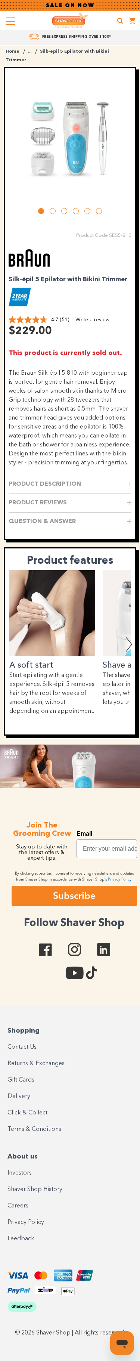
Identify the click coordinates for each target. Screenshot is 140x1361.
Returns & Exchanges (36, 1064)
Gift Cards (20, 1080)
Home (12, 51)
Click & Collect (27, 1113)
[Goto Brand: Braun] (29, 267)
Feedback (20, 1239)
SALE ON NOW (70, 5)
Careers (17, 1206)
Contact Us (22, 1047)
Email (84, 833)
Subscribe (74, 895)
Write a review (92, 319)
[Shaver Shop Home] (70, 20)
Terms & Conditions (34, 1129)
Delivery (18, 1096)
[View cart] (132, 22)
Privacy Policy (25, 1222)
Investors (19, 1173)
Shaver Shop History (34, 1190)
